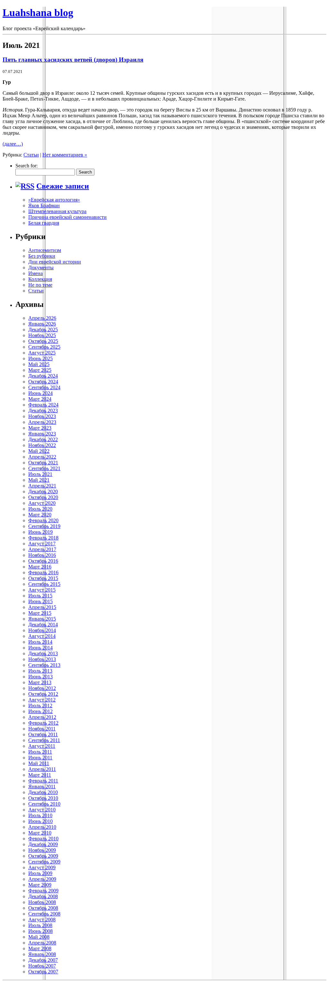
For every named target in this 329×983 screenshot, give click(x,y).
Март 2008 (39, 948)
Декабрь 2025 (43, 329)
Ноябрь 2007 (42, 966)
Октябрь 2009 (43, 856)
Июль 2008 (40, 925)
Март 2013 (39, 682)
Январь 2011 (42, 786)
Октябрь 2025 (43, 341)
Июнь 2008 (40, 931)
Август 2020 (42, 503)
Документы (41, 267)
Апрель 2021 (42, 485)
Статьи (31, 154)
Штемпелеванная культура (57, 211)
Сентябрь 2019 (44, 526)
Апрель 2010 (42, 827)
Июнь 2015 (40, 601)
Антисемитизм (44, 250)
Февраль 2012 (43, 723)
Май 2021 (38, 480)
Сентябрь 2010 (44, 804)
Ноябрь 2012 (42, 688)
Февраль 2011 (43, 780)
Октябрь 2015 (43, 578)
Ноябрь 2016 (42, 555)
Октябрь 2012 (43, 694)
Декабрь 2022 (43, 439)
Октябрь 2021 (43, 462)
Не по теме (40, 285)
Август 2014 (42, 636)
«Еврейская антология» (54, 199)
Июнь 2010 (40, 821)
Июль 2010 (40, 815)
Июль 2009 (40, 873)
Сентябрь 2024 (44, 387)
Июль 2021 (40, 474)
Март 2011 (39, 775)
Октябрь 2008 (43, 908)
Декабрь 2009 (43, 844)
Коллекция (40, 279)
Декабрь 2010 (43, 792)
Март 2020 (39, 514)
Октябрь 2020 (43, 497)
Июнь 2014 (40, 647)
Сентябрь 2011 (44, 740)
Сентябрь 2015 (44, 584)
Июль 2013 (40, 671)
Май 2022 (38, 451)
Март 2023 (39, 428)
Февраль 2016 (43, 572)
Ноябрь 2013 (42, 659)
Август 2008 (42, 919)
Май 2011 (38, 763)
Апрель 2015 (42, 607)
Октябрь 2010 (43, 798)
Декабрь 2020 (43, 491)
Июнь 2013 (40, 676)
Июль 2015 (40, 595)
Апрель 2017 (42, 549)
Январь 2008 (42, 954)
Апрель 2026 (42, 318)
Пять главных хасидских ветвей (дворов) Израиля (73, 59)
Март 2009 (39, 885)
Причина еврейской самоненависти (67, 217)
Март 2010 (39, 833)
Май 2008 (38, 937)
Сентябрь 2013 (44, 665)
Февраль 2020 (43, 520)
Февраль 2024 (43, 404)
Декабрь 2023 (43, 410)
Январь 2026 (42, 323)
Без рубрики (41, 256)
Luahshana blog (38, 12)
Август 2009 (42, 867)
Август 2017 (42, 543)
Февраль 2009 (43, 890)
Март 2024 (39, 399)
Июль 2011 (40, 752)
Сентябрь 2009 (44, 861)
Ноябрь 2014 (42, 630)
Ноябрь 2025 (42, 335)
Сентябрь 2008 (44, 913)
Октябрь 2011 (43, 734)
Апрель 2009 (42, 879)
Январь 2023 (42, 433)
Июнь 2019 (40, 532)
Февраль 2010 (43, 838)
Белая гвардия (43, 223)
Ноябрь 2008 (42, 902)
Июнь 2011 (40, 757)
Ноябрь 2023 (42, 416)
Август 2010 (42, 809)
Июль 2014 (40, 642)
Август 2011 (41, 746)
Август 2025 (42, 352)
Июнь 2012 (40, 711)
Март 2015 (39, 613)
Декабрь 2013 (43, 653)
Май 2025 (38, 364)
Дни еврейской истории (54, 261)
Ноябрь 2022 (42, 445)
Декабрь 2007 (43, 960)
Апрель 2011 (42, 769)
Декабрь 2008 (43, 896)
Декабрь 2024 (43, 376)
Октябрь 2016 (43, 561)
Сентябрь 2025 (44, 347)
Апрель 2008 (42, 942)
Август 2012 (42, 699)
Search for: (26, 165)
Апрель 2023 (42, 422)
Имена (35, 273)
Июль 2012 (40, 705)
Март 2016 (39, 566)
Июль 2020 (40, 509)
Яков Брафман (44, 205)
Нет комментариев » (64, 154)
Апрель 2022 (42, 457)
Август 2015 (42, 590)
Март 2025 (39, 370)
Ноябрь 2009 (42, 850)
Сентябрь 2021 (44, 468)
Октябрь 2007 (43, 971)
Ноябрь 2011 (42, 728)
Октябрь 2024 (43, 381)
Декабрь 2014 (43, 624)
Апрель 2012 (42, 717)
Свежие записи (62, 186)
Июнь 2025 (40, 358)
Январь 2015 (42, 618)
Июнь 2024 (40, 393)
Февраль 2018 (43, 538)
